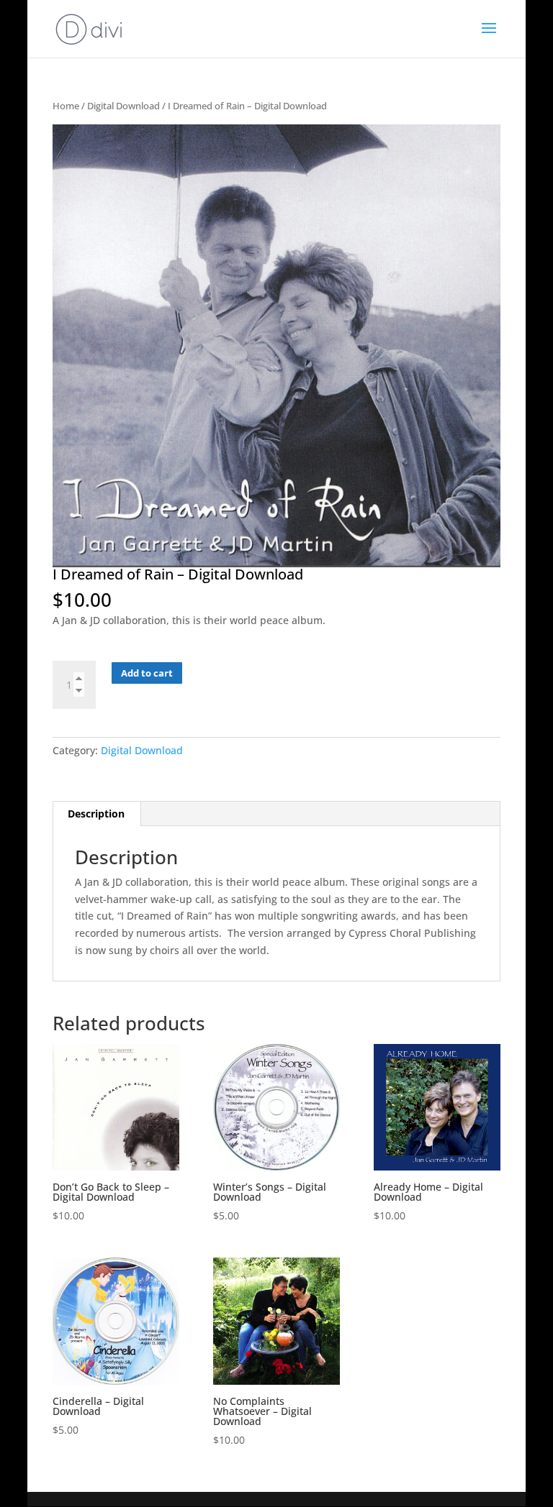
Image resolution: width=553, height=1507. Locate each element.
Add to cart (147, 673)
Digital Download (123, 105)
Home (66, 105)
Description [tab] (96, 813)
